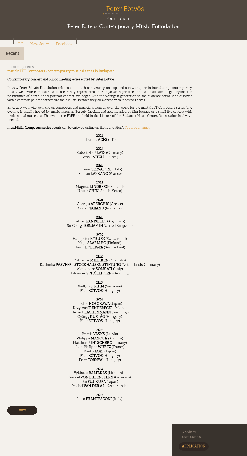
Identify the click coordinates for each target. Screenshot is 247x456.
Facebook (64, 44)
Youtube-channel (137, 128)
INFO (22, 410)
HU (20, 44)
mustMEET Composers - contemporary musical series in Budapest (60, 71)
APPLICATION (194, 446)
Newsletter (39, 44)
